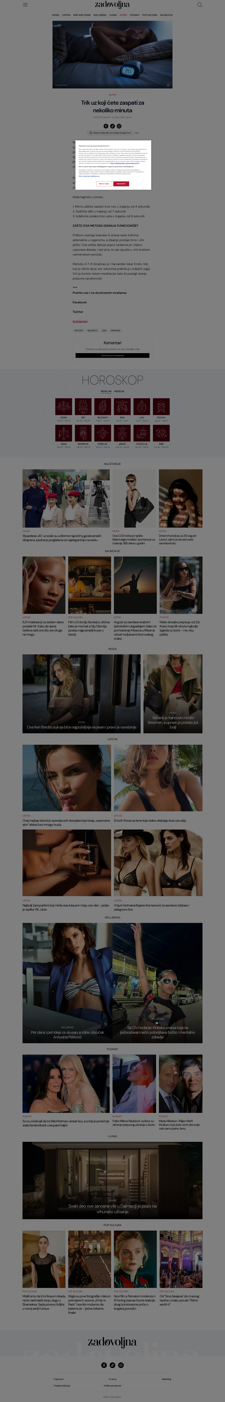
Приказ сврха (104, 184)
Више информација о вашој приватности (124, 163)
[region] (113, 165)
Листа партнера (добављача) (89, 176)
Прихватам (121, 184)
